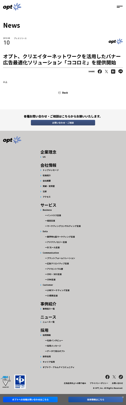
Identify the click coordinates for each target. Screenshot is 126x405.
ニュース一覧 (49, 321)
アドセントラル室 (55, 268)
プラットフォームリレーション (61, 258)
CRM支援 (51, 279)
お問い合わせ (117, 383)
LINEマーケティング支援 (58, 290)
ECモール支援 (53, 247)
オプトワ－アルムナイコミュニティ (59, 367)
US (44, 156)
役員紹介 (47, 175)
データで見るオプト (56, 351)
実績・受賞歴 (49, 186)
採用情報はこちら (95, 399)
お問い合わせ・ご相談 (63, 122)
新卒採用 (47, 356)
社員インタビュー (55, 340)
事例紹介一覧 (49, 308)
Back (65, 92)
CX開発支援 (52, 295)
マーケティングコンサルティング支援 (64, 226)
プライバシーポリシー (99, 383)
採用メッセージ (54, 345)
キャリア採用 (49, 361)
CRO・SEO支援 (54, 274)
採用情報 (47, 335)
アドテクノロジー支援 (57, 242)
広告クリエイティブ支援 (58, 263)
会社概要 (47, 180)
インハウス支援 (54, 215)
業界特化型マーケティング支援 (61, 236)
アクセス (47, 196)
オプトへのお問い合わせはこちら (30, 399)
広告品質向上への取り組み (75, 383)
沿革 (45, 191)
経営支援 (51, 220)
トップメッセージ (51, 170)
